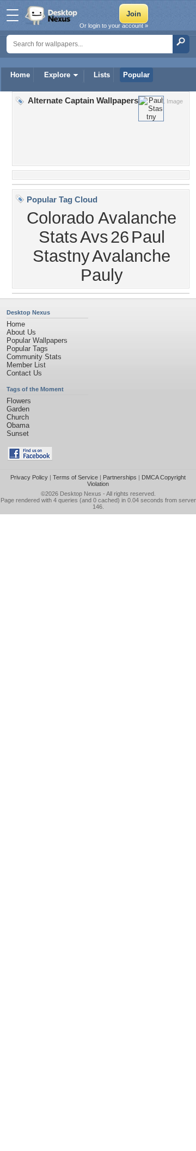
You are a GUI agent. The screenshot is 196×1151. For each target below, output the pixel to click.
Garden (18, 409)
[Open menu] (12, 15)
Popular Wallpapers (37, 340)
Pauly (102, 275)
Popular (136, 75)
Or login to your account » (113, 25)
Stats (58, 236)
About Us (21, 332)
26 (120, 236)
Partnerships (120, 477)
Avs (94, 236)
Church (18, 417)
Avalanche (131, 256)
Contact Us (24, 373)
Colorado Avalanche (101, 217)
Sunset (18, 433)
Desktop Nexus (80, 493)
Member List (26, 365)
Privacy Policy (29, 477)
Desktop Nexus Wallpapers (52, 15)
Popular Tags (27, 348)
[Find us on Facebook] (30, 458)
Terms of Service (75, 477)
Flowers (19, 401)
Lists (102, 75)
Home (20, 75)
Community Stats (34, 357)
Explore (57, 75)
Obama (18, 425)
